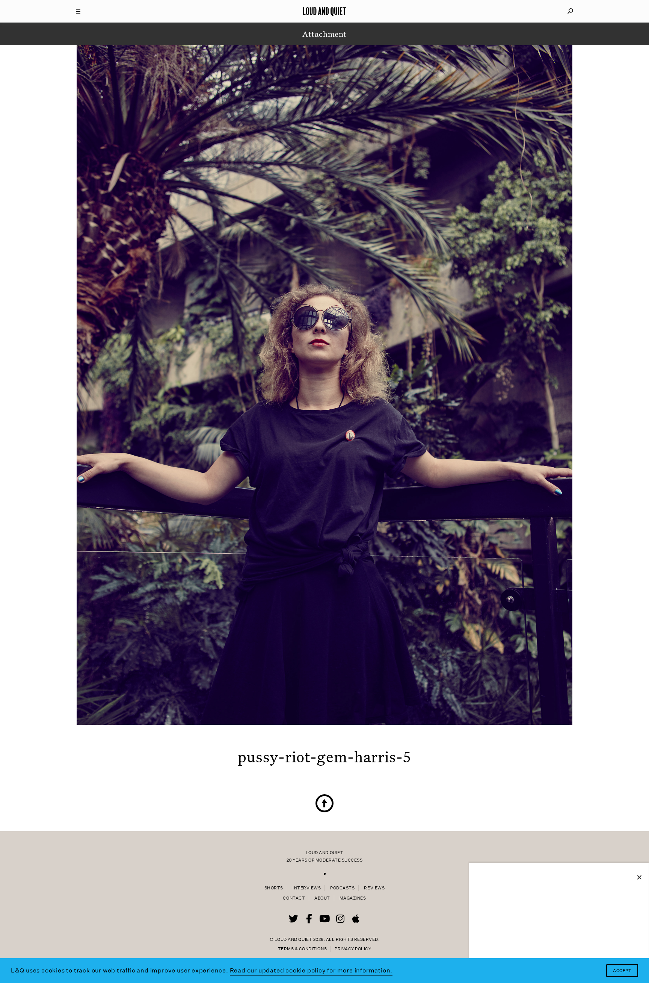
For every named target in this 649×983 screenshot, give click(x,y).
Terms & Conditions (302, 949)
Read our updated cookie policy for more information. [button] (311, 970)
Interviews (307, 888)
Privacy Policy (353, 949)
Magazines (353, 898)
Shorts (273, 888)
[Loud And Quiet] (324, 11)
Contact (294, 898)
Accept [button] (622, 971)
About (322, 898)
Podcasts (342, 888)
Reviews (374, 888)
